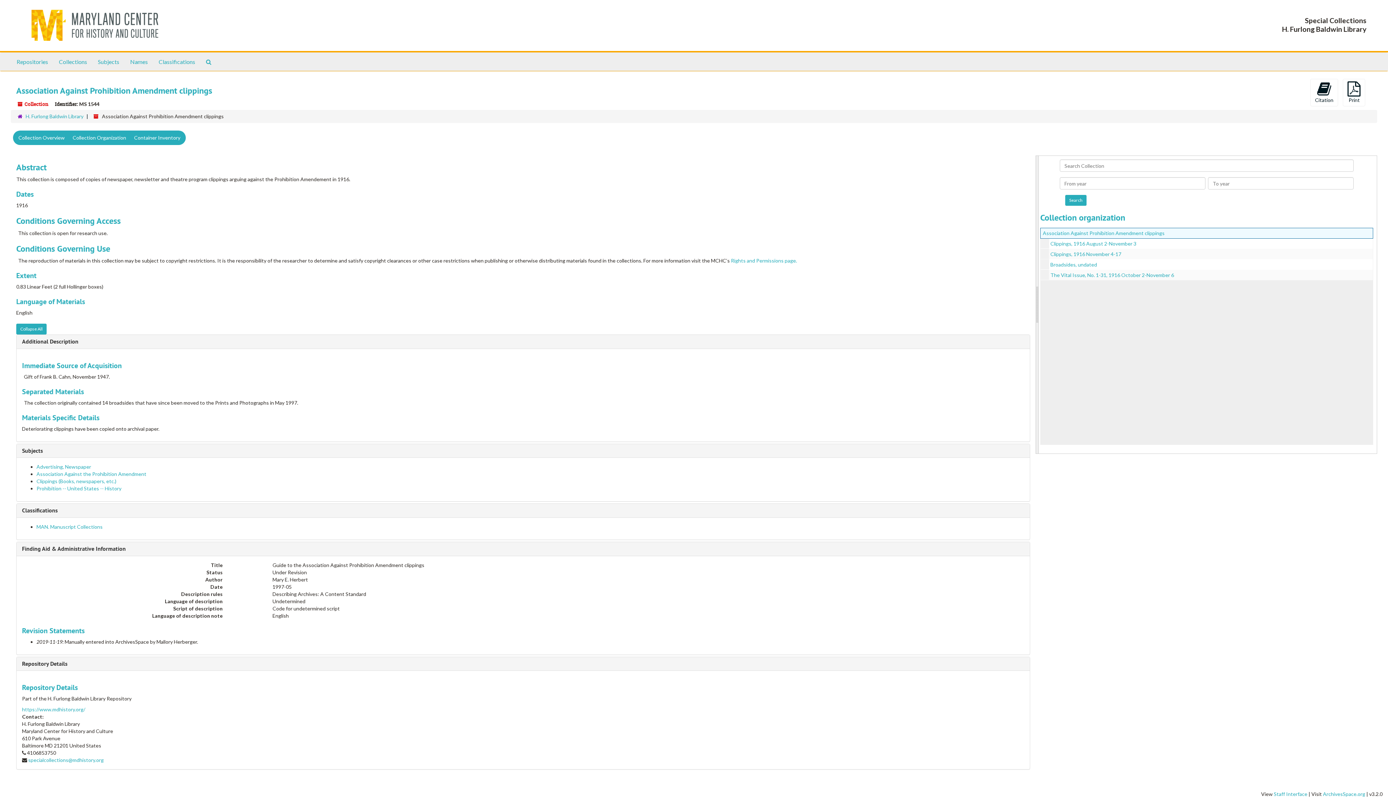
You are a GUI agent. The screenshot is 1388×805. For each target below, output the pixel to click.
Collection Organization (99, 138)
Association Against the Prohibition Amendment (91, 474)
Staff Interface (1290, 794)
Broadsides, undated (1073, 264)
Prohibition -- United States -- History (79, 488)
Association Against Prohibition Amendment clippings (1104, 233)
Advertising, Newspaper (64, 467)
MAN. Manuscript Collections (70, 527)
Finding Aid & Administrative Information (74, 549)
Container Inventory (157, 138)
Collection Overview (41, 138)
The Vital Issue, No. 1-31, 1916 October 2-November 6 (1112, 275)
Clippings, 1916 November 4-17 (1085, 254)
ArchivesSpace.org (1344, 794)
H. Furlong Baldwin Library (54, 116)
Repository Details (45, 664)
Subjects (108, 61)
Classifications (177, 61)
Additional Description (50, 341)
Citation (1324, 100)
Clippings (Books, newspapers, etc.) (76, 481)
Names (139, 61)
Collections (73, 61)
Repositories (32, 61)
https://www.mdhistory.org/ (53, 709)
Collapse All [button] (31, 329)
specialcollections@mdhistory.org (66, 760)
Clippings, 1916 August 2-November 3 (1093, 243)
